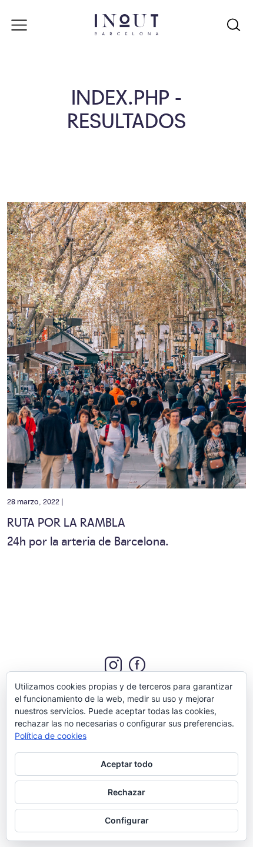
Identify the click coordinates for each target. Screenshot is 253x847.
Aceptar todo (127, 764)
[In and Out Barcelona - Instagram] (113, 665)
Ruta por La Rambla (66, 521)
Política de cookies (50, 736)
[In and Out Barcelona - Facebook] (137, 665)
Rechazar (126, 792)
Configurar (127, 820)
